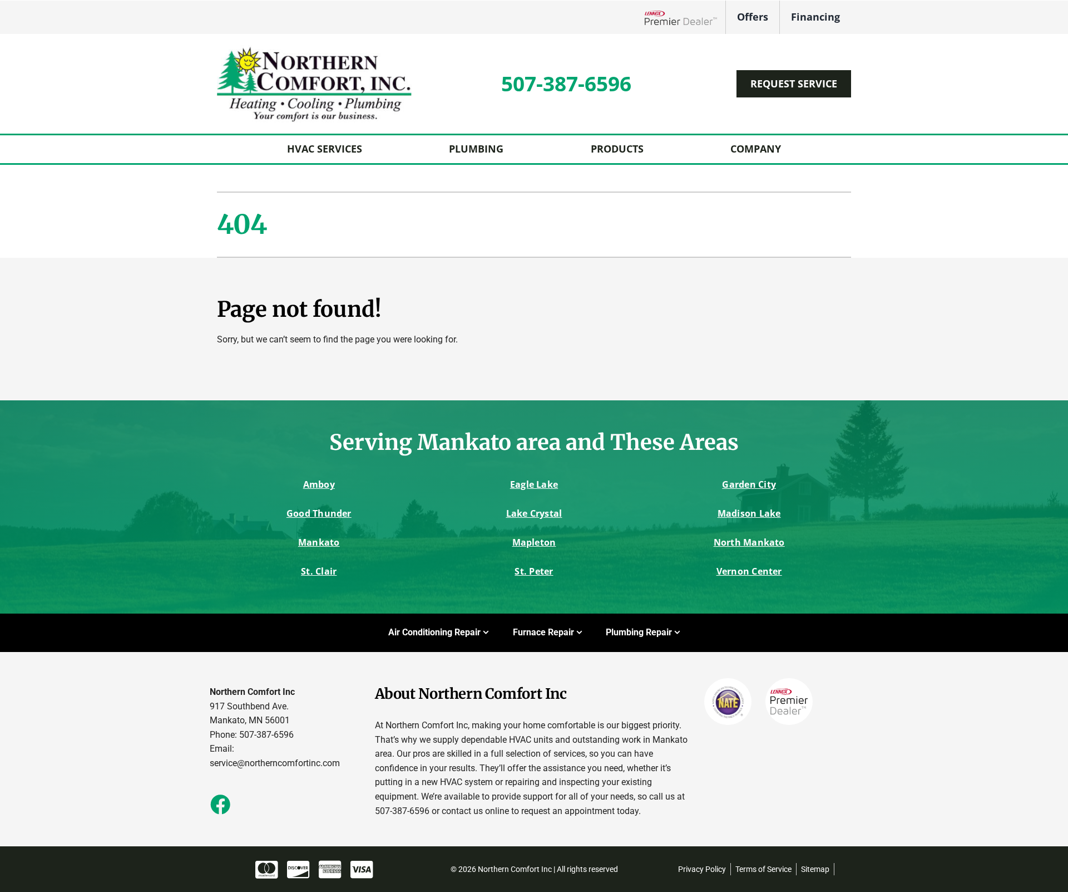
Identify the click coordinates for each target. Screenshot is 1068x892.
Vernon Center (749, 571)
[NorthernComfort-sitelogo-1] (314, 49)
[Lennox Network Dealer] (685, 16)
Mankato (319, 542)
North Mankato (749, 542)
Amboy (319, 484)
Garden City (749, 484)
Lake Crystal (534, 513)
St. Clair (319, 571)
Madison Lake (749, 513)
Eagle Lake (534, 484)
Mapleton (534, 542)
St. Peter (534, 571)
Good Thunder (319, 513)
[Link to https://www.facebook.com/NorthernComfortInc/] (220, 804)
